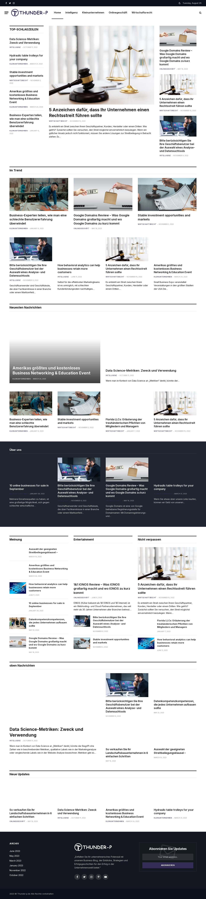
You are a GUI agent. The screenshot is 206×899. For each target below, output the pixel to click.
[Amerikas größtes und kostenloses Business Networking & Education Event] (175, 249)
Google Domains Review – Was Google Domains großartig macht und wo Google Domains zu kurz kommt (176, 57)
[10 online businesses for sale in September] (31, 469)
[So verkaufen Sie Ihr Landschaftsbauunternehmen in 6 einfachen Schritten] (127, 733)
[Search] (200, 12)
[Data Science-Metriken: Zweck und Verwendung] (151, 340)
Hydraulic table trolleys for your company (26, 57)
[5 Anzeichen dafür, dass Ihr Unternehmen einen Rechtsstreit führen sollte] (101, 65)
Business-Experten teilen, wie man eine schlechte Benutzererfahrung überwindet (26, 121)
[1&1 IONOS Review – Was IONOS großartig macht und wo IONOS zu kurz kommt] (103, 563)
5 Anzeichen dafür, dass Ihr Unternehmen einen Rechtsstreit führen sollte (99, 112)
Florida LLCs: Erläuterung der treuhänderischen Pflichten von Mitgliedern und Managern (125, 423)
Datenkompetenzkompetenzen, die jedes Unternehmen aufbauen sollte (48, 622)
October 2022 (16, 875)
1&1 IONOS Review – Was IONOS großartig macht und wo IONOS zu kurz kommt (102, 588)
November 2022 (18, 870)
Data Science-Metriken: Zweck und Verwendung (25, 41)
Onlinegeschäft (118, 12)
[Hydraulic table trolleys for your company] (175, 469)
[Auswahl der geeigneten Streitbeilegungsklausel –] (18, 553)
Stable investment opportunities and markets (26, 74)
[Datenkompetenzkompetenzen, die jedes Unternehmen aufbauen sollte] (18, 623)
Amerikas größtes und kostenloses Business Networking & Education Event (25, 97)
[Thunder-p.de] (29, 12)
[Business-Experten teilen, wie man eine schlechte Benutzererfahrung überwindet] (39, 194)
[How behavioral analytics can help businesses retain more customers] (79, 249)
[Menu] (6, 12)
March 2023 (15, 860)
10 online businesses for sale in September (29, 487)
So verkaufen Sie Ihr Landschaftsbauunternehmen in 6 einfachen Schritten (127, 753)
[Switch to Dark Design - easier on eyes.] (179, 3)
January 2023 (16, 865)
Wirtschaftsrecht (142, 12)
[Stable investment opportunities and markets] (167, 194)
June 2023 (15, 851)
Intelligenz (71, 12)
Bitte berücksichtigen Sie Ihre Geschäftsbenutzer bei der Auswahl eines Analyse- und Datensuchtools (177, 146)
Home (57, 12)
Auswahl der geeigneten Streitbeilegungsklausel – (43, 551)
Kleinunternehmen (93, 12)
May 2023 (14, 856)
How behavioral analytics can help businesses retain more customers (79, 269)
